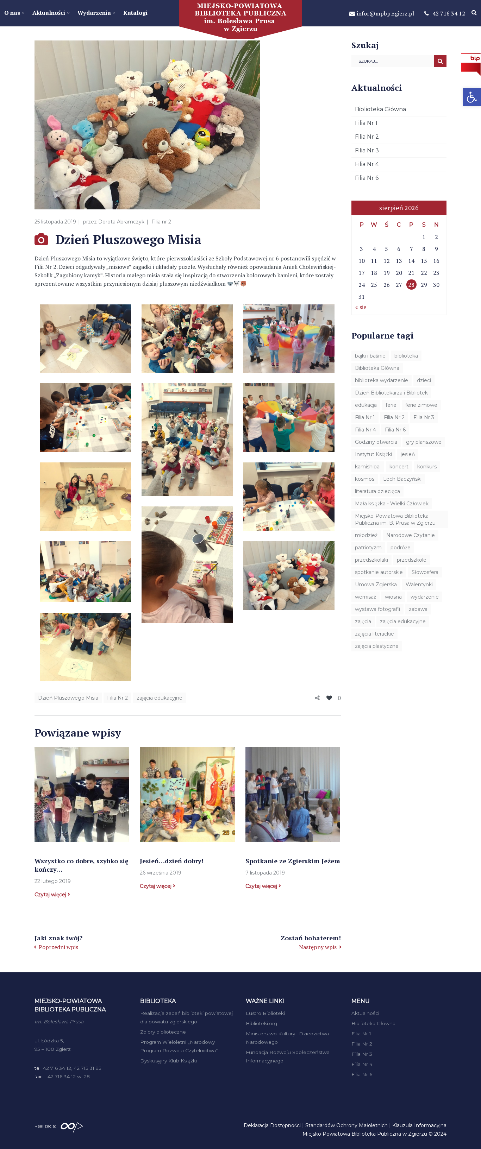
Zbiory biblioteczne (163, 1032)
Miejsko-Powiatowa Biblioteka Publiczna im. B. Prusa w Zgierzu (395, 519)
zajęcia (363, 621)
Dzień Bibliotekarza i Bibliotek (391, 393)
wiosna (393, 597)
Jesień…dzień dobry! (172, 861)
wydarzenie (425, 597)
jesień (408, 454)
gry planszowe (424, 442)
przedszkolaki (371, 560)
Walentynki (419, 584)
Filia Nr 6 (367, 178)
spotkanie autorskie (379, 572)
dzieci (424, 380)
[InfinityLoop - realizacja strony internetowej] (72, 1125)
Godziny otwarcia (376, 442)
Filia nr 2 (161, 222)
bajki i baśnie (370, 356)
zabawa (418, 609)
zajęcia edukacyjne (159, 698)
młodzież (366, 535)
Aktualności (365, 1013)
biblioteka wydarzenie (381, 380)
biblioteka (406, 356)
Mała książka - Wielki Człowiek (392, 503)
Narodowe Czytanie (410, 535)
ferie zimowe (421, 405)
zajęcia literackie (374, 634)
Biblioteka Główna (380, 109)
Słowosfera (425, 572)
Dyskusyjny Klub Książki (168, 1060)
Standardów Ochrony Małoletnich (346, 1125)
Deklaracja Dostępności (272, 1125)
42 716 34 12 (448, 13)
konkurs (427, 466)
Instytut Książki (373, 454)
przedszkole (411, 560)
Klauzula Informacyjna (419, 1125)
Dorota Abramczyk (121, 222)
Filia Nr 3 (367, 150)
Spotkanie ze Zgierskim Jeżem (292, 861)
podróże (401, 547)
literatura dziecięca (377, 491)
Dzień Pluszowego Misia (68, 698)
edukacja (366, 405)
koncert (398, 466)
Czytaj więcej (50, 894)
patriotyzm (368, 547)
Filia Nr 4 (367, 164)
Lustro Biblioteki (265, 1013)
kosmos (364, 479)
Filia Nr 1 (366, 123)
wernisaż (365, 597)
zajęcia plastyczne (377, 646)
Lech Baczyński (402, 479)
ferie (391, 405)
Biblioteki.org (261, 1023)
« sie (360, 307)
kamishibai (368, 466)
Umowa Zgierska (376, 584)
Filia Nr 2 (117, 698)
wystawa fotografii (377, 609)
